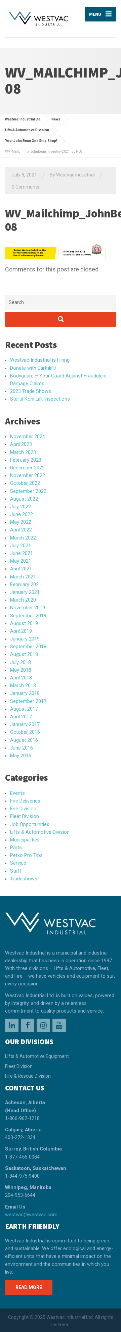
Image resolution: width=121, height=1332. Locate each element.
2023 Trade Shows (30, 391)
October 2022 (25, 483)
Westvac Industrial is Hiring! (40, 360)
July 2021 (20, 546)
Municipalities (25, 840)
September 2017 (28, 701)
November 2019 (27, 608)
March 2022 (23, 538)
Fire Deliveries (25, 801)
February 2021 (25, 584)
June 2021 (21, 553)
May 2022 (20, 522)
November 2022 (27, 475)
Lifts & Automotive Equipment (37, 1056)
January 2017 (25, 724)
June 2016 (21, 748)
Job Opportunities (29, 824)
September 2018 (28, 647)
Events (17, 793)
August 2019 (24, 623)
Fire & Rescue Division (28, 1076)
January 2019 (25, 639)
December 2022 (27, 468)
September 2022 (28, 491)
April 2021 (21, 569)
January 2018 (25, 693)
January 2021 (25, 592)
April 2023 (21, 444)
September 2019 (28, 616)
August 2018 (24, 654)
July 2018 (20, 662)
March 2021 (23, 577)
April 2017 (21, 717)
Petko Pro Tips (26, 855)
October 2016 (25, 732)
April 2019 (21, 631)
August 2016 (24, 740)
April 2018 (21, 678)
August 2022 (24, 499)
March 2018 (23, 685)
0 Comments (25, 187)
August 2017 (24, 709)
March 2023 (23, 452)
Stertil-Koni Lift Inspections (40, 399)
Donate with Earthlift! (33, 368)
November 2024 (27, 437)
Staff (16, 871)
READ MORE (28, 1287)
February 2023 (25, 460)
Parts (16, 848)
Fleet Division (24, 816)
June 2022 (21, 514)
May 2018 (20, 670)
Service (18, 863)
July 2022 (20, 507)
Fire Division (23, 809)
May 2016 (20, 756)
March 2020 (23, 600)
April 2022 (21, 530)
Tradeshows (23, 879)
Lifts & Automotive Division (40, 832)
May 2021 (20, 561)
